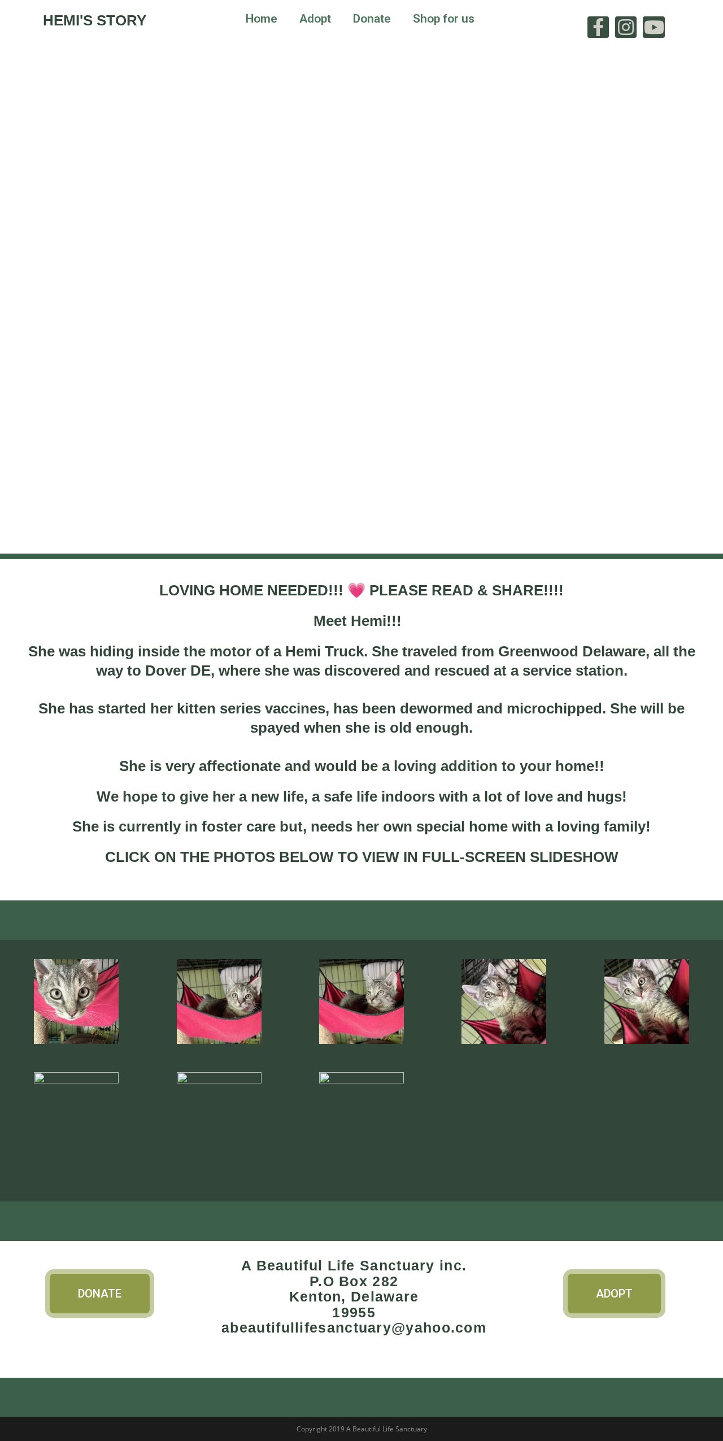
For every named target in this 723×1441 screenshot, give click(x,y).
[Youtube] (653, 27)
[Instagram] (626, 27)
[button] (99, 1293)
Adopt (315, 18)
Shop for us (443, 18)
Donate (372, 18)
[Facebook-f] (598, 27)
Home (261, 18)
